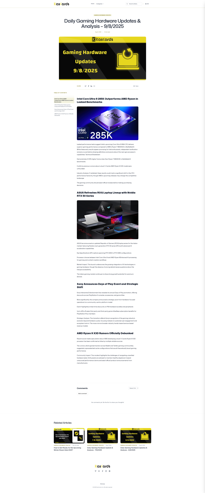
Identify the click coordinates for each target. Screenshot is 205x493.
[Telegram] (95, 471)
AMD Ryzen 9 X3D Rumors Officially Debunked (63, 114)
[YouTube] (99, 471)
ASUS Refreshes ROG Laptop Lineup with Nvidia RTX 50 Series (63, 105)
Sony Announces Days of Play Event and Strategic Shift (64, 110)
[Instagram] (106, 471)
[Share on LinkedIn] (91, 86)
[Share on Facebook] (88, 86)
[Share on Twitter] (85, 86)
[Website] (109, 471)
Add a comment (82, 393)
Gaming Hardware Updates (102, 15)
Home (92, 3)
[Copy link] (94, 86)
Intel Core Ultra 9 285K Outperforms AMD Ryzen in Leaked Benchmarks (63, 100)
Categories (99, 4)
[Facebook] (102, 471)
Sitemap (102, 484)
